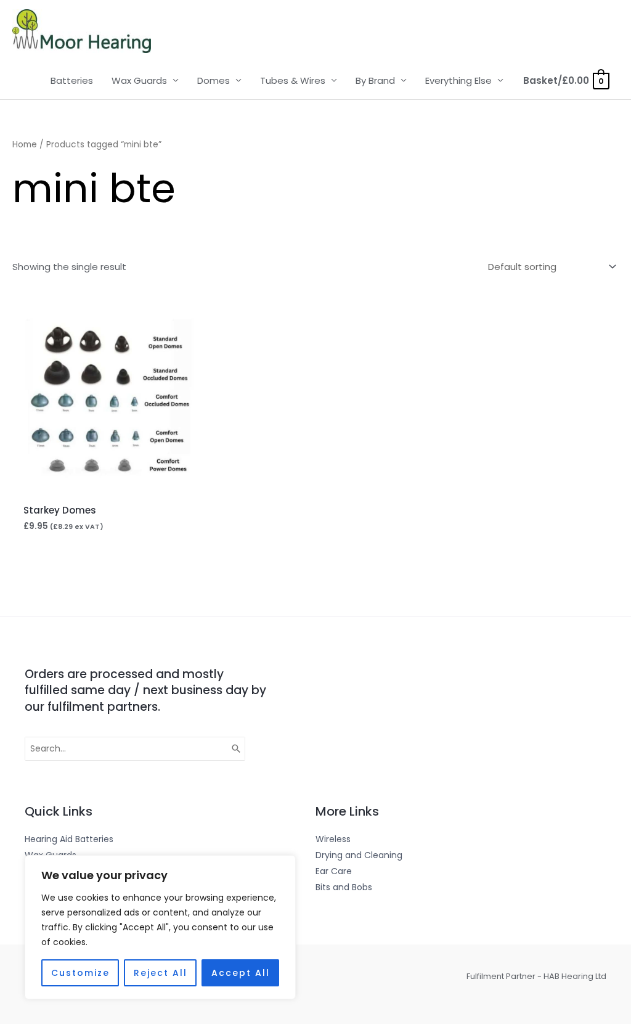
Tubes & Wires (292, 80)
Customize (80, 973)
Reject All (160, 973)
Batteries (72, 80)
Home (24, 144)
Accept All (240, 973)
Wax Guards (139, 80)
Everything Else (458, 80)
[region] (160, 927)
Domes (213, 80)
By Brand (375, 80)
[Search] (236, 749)
